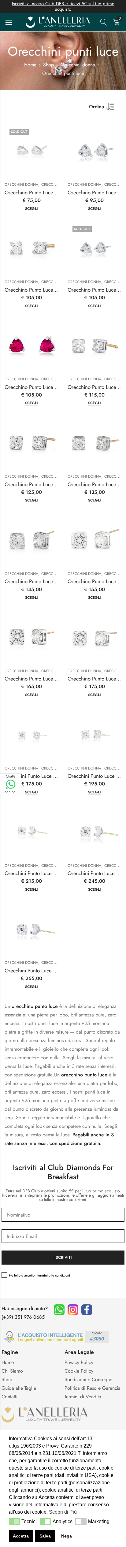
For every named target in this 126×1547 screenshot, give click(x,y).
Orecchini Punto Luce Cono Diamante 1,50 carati (58, 873)
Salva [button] (45, 1536)
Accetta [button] (21, 1536)
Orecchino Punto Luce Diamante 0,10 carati (52, 289)
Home (30, 64)
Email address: (63, 1236)
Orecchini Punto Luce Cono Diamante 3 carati (55, 970)
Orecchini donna (78, 64)
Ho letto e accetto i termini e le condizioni (39, 1275)
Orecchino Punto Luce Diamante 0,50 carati (53, 484)
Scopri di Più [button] (63, 1512)
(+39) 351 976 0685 (23, 1317)
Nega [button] (66, 1536)
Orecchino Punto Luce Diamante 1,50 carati (52, 581)
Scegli (31, 209)
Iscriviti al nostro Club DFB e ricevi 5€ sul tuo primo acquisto (63, 6)
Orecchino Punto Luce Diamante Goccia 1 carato (58, 192)
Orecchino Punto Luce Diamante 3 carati (49, 678)
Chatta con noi (11, 784)
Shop (48, 64)
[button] (14, 1521)
